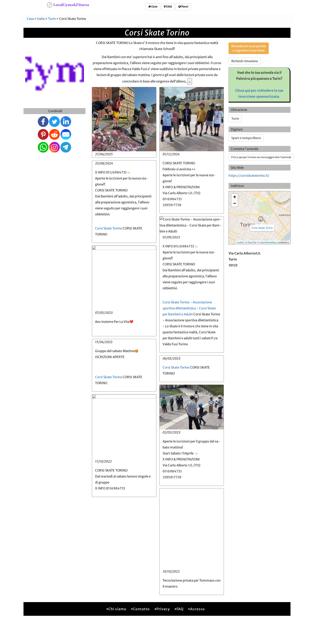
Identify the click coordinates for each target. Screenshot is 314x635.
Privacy (163, 609)
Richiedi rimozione (244, 61)
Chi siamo (117, 609)
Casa (154, 6)
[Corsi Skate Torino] (260, 219)
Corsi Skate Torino (108, 228)
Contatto (141, 609)
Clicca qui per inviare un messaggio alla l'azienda (261, 157)
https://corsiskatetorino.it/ (249, 175)
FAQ (179, 609)
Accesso (197, 609)
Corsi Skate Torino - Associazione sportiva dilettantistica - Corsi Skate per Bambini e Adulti (189, 308)
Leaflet (240, 242)
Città (168, 6)
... (190, 81)
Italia (41, 19)
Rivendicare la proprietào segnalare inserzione (248, 48)
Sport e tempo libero (246, 138)
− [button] (234, 203)
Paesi (184, 6)
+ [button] (234, 197)
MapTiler (252, 242)
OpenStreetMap (268, 242)
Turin (52, 19)
